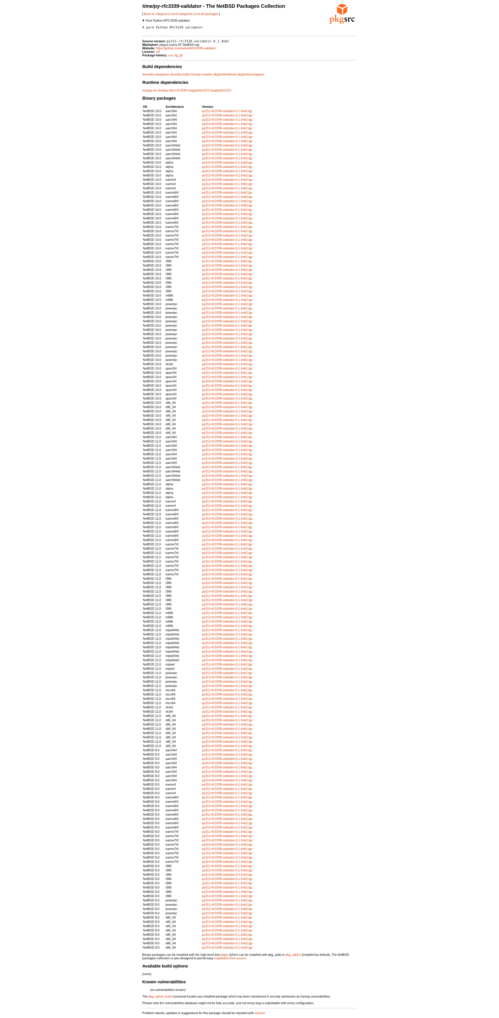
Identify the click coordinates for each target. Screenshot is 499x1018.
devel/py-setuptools (155, 74)
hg (176, 55)
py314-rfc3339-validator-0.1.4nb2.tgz (227, 124)
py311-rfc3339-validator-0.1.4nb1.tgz (227, 372)
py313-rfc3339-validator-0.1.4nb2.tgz (227, 119)
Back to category (155, 14)
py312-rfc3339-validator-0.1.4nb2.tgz (227, 115)
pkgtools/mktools (225, 74)
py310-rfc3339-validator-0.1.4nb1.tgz (227, 368)
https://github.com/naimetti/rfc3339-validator (186, 48)
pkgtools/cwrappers (250, 74)
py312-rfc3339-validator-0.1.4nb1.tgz (227, 377)
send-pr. (260, 1013)
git (181, 55)
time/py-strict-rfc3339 (172, 90)
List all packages (206, 14)
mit (158, 51)
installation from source (230, 958)
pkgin (224, 954)
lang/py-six (149, 90)
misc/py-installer (201, 74)
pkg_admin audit (160, 996)
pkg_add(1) (293, 954)
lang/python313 (198, 90)
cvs (170, 55)
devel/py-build (179, 74)
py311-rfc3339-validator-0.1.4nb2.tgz (227, 111)
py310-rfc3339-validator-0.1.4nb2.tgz (227, 145)
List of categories (181, 14)
